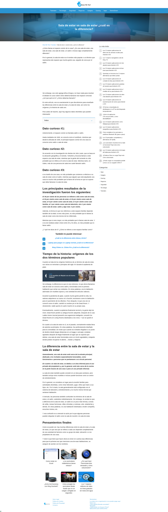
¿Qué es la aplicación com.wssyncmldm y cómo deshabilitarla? (110, 116)
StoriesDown (114, 10)
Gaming (98, 10)
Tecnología (62, 10)
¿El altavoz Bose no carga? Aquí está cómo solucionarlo (113, 156)
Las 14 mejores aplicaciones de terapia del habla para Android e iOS (114, 151)
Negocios (82, 10)
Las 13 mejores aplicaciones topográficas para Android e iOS (112, 128)
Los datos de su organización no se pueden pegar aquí (105, 501)
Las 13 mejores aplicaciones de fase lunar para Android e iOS (113, 69)
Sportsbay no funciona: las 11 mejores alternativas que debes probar (114, 74)
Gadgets (90, 10)
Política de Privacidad (59, 503)
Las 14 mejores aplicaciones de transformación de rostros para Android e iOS (114, 102)
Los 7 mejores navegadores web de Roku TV (113, 59)
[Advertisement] (69, 78)
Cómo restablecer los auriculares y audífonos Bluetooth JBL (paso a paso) (114, 133)
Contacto (55, 505)
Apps (105, 10)
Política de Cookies (58, 501)
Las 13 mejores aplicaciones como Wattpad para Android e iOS (113, 123)
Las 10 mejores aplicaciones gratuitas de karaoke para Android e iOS (113, 85)
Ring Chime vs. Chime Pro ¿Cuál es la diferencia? (70, 247)
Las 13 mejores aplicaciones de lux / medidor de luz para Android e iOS (113, 90)
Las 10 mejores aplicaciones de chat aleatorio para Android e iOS (113, 64)
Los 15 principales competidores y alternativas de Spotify (112, 138)
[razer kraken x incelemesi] (84, 511)
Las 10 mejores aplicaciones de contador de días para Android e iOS (113, 80)
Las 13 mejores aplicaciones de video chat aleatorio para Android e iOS (113, 95)
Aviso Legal (56, 499)
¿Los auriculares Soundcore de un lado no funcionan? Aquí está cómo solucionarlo (114, 145)
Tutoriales (53, 10)
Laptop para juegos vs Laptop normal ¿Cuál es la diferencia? (71, 243)
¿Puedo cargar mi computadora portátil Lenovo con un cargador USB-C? (114, 161)
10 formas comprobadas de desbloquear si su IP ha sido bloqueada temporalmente (114, 109)
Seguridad (72, 10)
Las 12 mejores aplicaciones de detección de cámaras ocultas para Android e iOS (113, 52)
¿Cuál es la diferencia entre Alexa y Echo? (71, 238)
